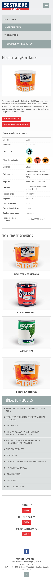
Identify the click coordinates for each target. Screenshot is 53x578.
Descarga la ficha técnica (16, 124)
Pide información (11, 119)
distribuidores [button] (13, 27)
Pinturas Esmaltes (15, 449)
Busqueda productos (20, 44)
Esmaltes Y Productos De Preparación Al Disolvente (25, 418)
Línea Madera (12, 426)
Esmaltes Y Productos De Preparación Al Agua (25, 409)
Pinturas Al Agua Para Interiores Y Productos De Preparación (22, 433)
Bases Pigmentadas (15, 487)
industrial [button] (10, 19)
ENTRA (26, 510)
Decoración (11, 455)
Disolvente (11, 480)
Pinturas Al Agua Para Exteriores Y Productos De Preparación (23, 441)
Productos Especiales (16, 468)
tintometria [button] (11, 35)
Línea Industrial (13, 474)
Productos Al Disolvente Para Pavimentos (26, 462)
